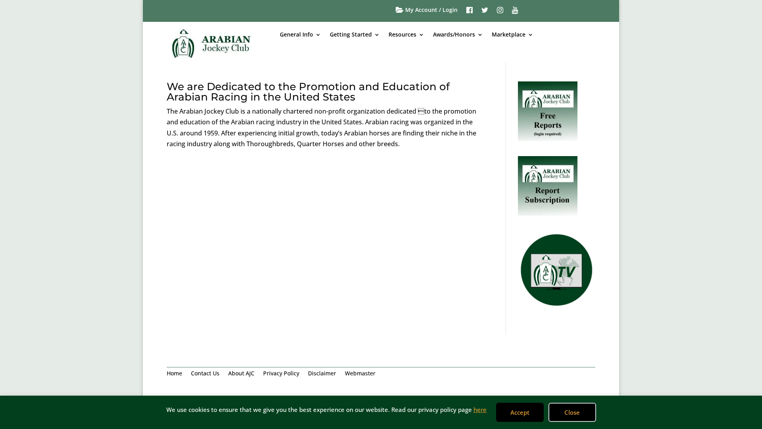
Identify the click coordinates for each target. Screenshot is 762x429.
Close (572, 412)
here (480, 410)
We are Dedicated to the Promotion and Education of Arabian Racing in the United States (308, 91)
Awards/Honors (454, 35)
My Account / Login (431, 10)
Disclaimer (322, 374)
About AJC (241, 374)
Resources (402, 35)
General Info (296, 35)
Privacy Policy (281, 374)
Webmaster (360, 374)
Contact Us (205, 374)
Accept (519, 412)
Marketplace (508, 35)
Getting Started (351, 35)
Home (174, 374)
